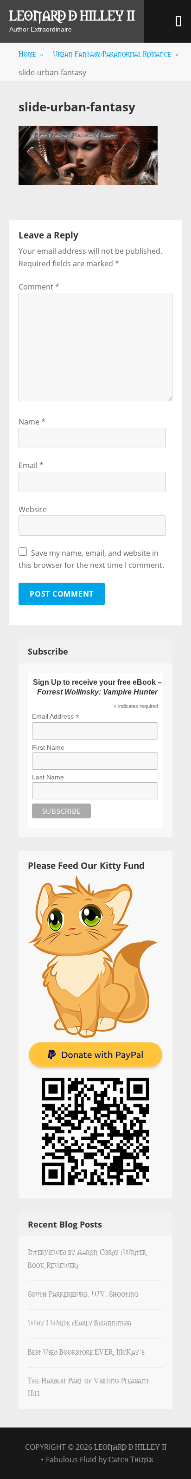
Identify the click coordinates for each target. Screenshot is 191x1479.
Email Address (55, 716)
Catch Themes (130, 1459)
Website (33, 509)
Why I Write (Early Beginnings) (79, 1322)
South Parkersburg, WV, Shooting (83, 1293)
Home (31, 53)
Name (32, 422)
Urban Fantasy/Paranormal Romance (116, 53)
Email (31, 465)
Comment (39, 287)
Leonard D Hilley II (72, 15)
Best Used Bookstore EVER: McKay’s (86, 1351)
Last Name (48, 777)
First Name (48, 747)
